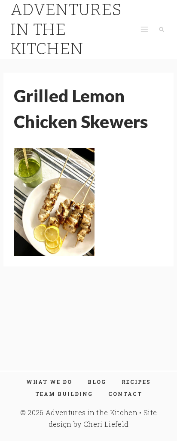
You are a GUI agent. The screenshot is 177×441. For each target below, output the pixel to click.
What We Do (49, 381)
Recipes (136, 381)
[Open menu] (144, 29)
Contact (125, 393)
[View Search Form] (161, 29)
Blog (97, 381)
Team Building (64, 393)
